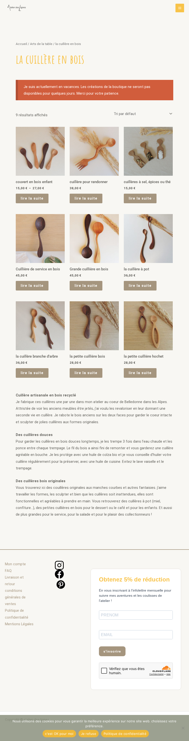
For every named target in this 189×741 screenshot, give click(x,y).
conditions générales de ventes (15, 597)
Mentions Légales (19, 624)
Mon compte (15, 564)
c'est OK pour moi (59, 734)
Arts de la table (41, 44)
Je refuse (88, 734)
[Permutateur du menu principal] (179, 8)
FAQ (8, 570)
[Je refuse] (182, 728)
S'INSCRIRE (112, 651)
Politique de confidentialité (125, 734)
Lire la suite (32, 198)
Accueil (21, 44)
